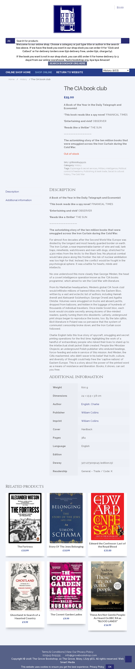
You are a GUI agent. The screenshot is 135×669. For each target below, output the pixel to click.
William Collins (89, 412)
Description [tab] (12, 191)
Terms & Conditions (53, 651)
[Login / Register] (110, 7)
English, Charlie (90, 404)
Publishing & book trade (95, 171)
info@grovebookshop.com (81, 655)
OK (109, 666)
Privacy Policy (97, 666)
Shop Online (43, 72)
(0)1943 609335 (51, 655)
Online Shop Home (18, 72)
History (23, 79)
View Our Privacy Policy (79, 651)
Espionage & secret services (83, 168)
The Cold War (78, 174)
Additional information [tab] (19, 200)
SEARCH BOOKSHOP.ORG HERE (67, 63)
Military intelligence (108, 168)
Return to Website (69, 72)
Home (11, 79)
